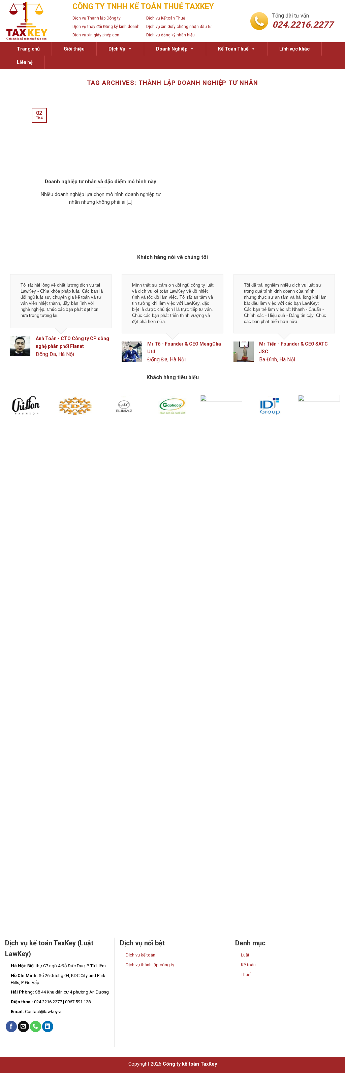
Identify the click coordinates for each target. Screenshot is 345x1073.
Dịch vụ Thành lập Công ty (96, 18)
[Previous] (20, 324)
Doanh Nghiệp (171, 49)
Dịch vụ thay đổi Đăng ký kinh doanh (105, 26)
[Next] (325, 324)
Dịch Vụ (116, 49)
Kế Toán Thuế (233, 49)
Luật (245, 954)
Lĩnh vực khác (294, 49)
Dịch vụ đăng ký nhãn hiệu (170, 35)
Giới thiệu (74, 49)
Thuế (245, 974)
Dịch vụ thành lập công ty (150, 964)
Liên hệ (25, 62)
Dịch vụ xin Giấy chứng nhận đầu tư (179, 26)
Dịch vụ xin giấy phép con (95, 35)
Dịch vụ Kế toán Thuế (165, 18)
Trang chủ (28, 49)
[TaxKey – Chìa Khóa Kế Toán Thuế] (33, 21)
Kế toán (248, 964)
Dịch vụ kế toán (140, 954)
